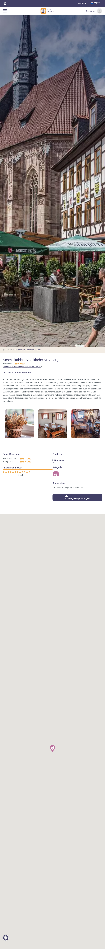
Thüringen (59, 460)
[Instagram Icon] (5, 3)
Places (9, 350)
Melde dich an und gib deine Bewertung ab (22, 366)
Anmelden (82, 3)
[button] (52, 438)
